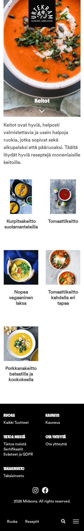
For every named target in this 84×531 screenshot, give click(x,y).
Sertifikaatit (13, 449)
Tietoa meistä (15, 444)
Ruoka (12, 522)
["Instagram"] (37, 491)
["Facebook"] (46, 491)
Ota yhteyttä (56, 444)
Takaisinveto (14, 476)
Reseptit (32, 522)
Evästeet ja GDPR (18, 454)
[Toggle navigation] (76, 521)
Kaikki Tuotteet (16, 423)
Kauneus (53, 423)
